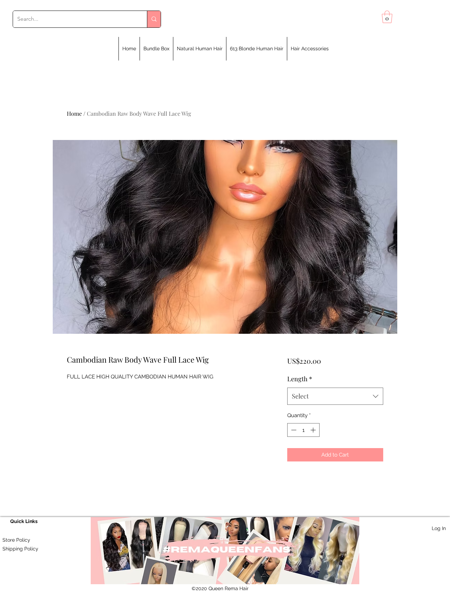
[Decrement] (293, 429)
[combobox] (335, 396)
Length (299, 379)
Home (74, 113)
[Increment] (314, 429)
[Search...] (154, 19)
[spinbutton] (303, 429)
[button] (387, 17)
